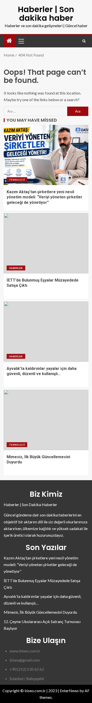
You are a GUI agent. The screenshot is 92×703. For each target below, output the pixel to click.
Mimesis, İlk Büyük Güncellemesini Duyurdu (40, 612)
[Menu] (21, 41)
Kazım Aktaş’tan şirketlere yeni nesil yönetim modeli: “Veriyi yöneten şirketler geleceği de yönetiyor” (44, 197)
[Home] (9, 40)
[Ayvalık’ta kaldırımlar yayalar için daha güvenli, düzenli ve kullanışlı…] (46, 332)
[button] (21, 41)
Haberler (16, 267)
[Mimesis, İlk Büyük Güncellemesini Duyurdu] (46, 420)
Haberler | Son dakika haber (46, 13)
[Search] (84, 41)
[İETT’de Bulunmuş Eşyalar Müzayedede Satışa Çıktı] (46, 243)
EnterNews (69, 690)
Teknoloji (17, 179)
